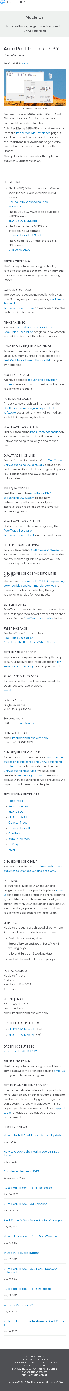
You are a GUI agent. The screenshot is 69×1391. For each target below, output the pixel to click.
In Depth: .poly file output (21, 1253)
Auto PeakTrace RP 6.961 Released (28, 1188)
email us (9, 690)
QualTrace (15, 833)
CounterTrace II (19, 828)
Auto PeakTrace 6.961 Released (26, 1204)
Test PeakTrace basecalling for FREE (28, 360)
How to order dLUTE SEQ (20, 1051)
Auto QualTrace (19, 839)
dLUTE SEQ (15, 812)
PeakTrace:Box (18, 806)
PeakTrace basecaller (45, 432)
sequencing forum (30, 775)
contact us (27, 723)
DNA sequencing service (20, 771)
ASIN (11, 850)
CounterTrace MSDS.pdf (24, 235)
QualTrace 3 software (44, 550)
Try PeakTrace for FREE (19, 535)
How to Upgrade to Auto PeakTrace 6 (30, 1236)
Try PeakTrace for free (19, 308)
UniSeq (13, 844)
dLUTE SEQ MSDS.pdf (22, 221)
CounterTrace (18, 822)
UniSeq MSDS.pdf (20, 250)
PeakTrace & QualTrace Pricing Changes (33, 1220)
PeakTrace (15, 801)
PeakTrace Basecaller (18, 530)
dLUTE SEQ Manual (21, 1029)
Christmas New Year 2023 (21, 1171)
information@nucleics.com (30, 738)
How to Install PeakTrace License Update (33, 1135)
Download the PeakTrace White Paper (29, 642)
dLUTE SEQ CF (18, 817)
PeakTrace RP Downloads (33, 133)
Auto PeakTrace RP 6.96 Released (27, 1289)
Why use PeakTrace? (18, 1305)
